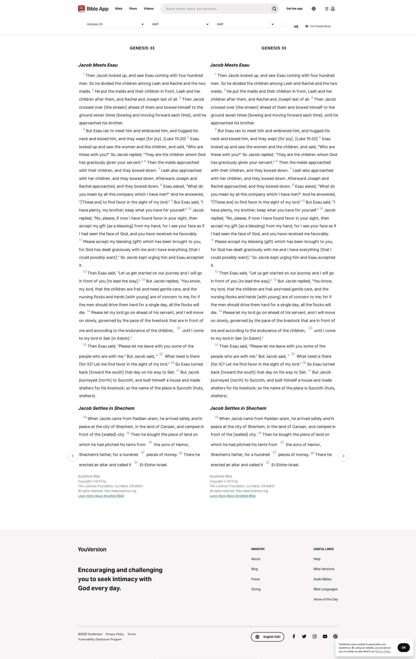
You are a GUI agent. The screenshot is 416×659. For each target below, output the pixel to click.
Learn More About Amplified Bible (101, 495)
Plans (133, 8)
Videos (149, 8)
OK (404, 647)
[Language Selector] (313, 8)
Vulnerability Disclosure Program (100, 639)
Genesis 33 (94, 24)
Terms (131, 634)
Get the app (294, 8)
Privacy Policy (115, 634)
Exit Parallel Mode (320, 26)
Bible (118, 8)
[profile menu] (330, 8)
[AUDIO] (283, 26)
